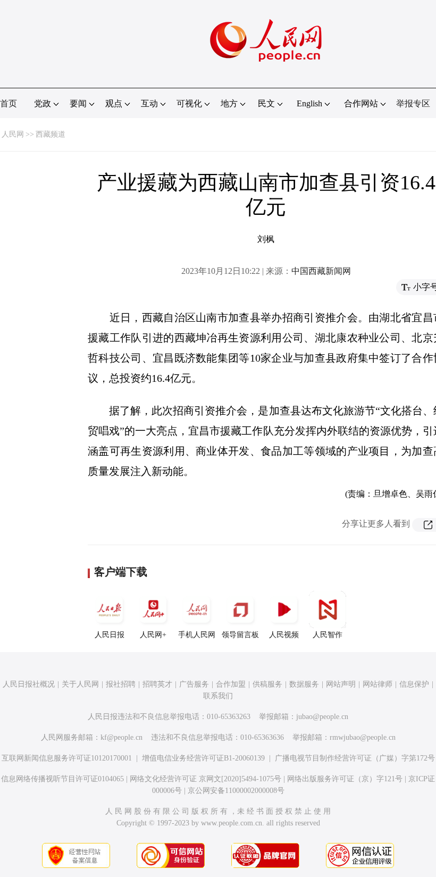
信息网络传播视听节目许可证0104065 (62, 779)
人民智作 (327, 635)
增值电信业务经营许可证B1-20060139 (203, 758)
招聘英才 (157, 684)
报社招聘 (121, 684)
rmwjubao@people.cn (363, 737)
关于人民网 (80, 684)
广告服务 (194, 684)
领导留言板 (240, 635)
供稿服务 (267, 684)
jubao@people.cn (322, 717)
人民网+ (153, 635)
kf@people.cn (121, 737)
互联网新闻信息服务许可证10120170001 (67, 758)
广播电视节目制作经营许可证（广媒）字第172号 (355, 758)
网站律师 (377, 684)
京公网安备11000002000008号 (236, 791)
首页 (8, 103)
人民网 (13, 134)
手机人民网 (196, 635)
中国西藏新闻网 (321, 270)
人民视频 (284, 635)
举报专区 (413, 103)
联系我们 (218, 696)
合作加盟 (231, 684)
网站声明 (341, 684)
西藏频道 (50, 134)
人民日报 (109, 635)
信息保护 (414, 684)
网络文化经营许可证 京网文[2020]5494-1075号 (205, 779)
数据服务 (304, 684)
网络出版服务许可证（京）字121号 (345, 779)
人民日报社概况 (29, 684)
